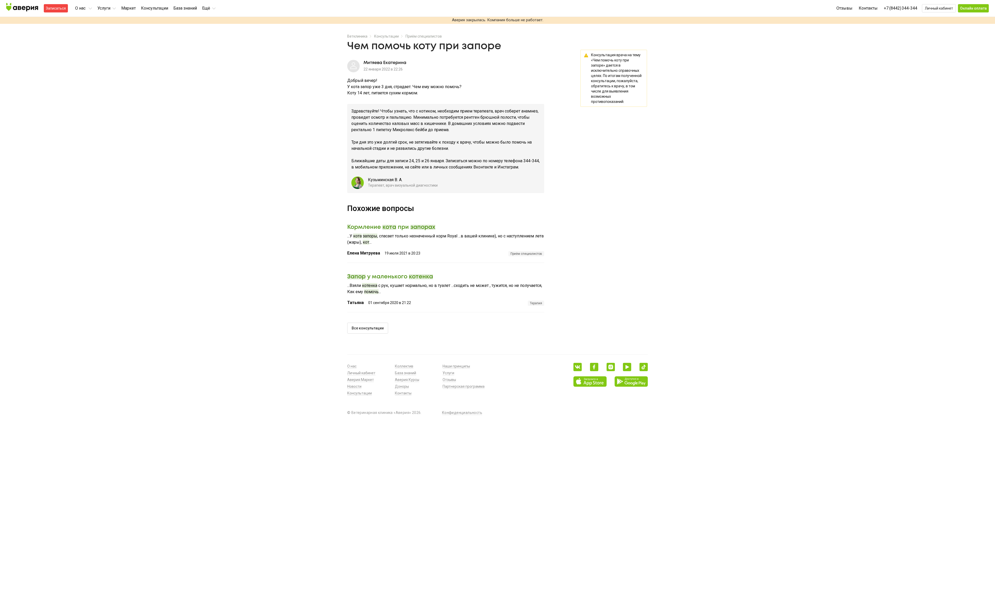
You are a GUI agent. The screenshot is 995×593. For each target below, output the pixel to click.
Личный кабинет (939, 8)
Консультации (154, 8)
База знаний (185, 8)
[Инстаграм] (611, 367)
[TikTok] (643, 367)
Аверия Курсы (407, 380)
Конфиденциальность (462, 413)
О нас (352, 366)
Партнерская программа (464, 386)
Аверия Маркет (360, 380)
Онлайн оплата (973, 8)
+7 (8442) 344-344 (900, 8)
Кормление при (391, 227)
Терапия (536, 303)
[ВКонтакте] (577, 367)
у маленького (390, 276)
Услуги (448, 373)
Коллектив (404, 366)
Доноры (402, 386)
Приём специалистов (424, 36)
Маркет (128, 8)
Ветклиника (357, 36)
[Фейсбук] (594, 367)
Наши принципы (456, 366)
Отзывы (844, 8)
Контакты (868, 8)
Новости (354, 386)
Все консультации (368, 328)
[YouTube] (627, 367)
